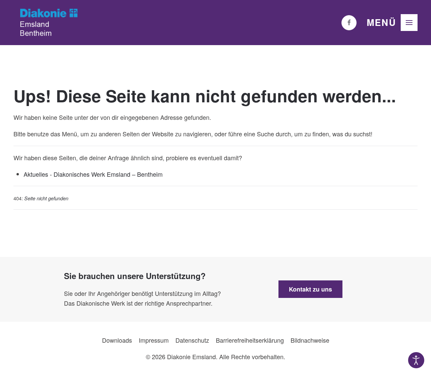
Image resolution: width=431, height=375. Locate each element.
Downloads (117, 340)
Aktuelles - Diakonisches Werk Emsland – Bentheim (93, 174)
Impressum (154, 340)
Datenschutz (192, 340)
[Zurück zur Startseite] (48, 22)
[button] (392, 22)
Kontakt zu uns (310, 289)
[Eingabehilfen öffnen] (416, 360)
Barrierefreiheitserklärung (250, 340)
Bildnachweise (310, 340)
